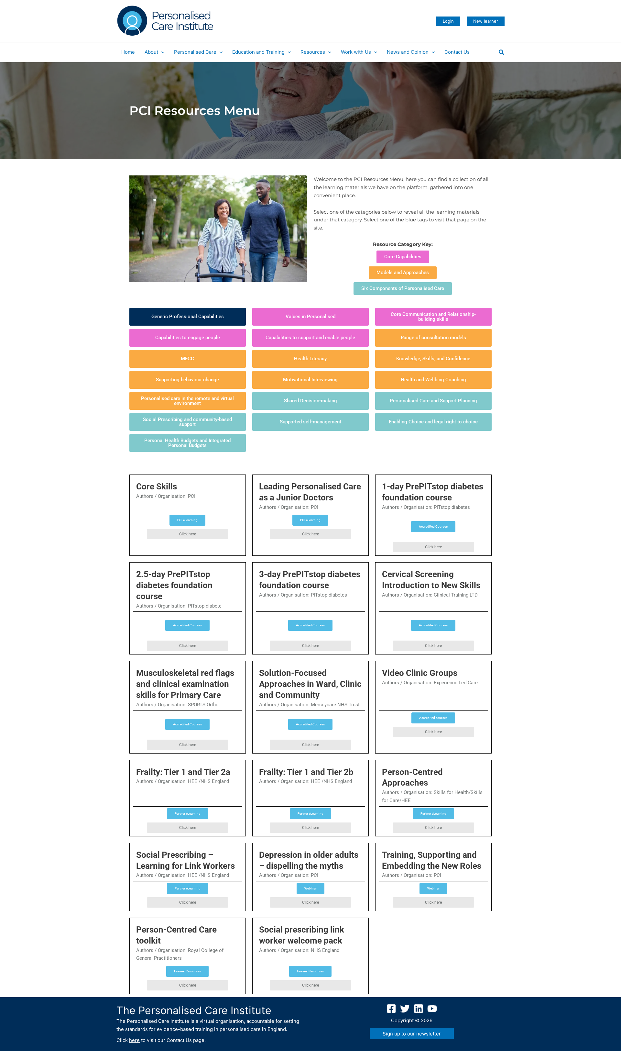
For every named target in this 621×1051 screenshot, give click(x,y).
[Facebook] (391, 1008)
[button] (448, 21)
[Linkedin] (418, 1008)
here (134, 1040)
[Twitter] (405, 1008)
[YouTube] (432, 1008)
